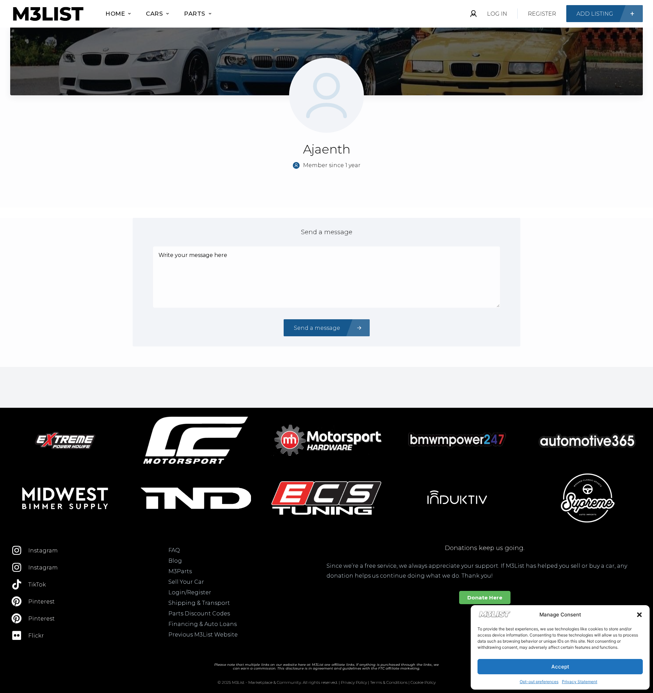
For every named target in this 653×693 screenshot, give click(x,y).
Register (542, 14)
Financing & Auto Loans (202, 624)
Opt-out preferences (539, 681)
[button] (639, 614)
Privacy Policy (354, 682)
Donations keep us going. (484, 548)
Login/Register (189, 592)
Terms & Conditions (388, 682)
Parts (194, 13)
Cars (154, 13)
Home (115, 13)
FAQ (174, 550)
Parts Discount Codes (199, 613)
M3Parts (180, 571)
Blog (175, 561)
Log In (497, 14)
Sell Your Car (186, 582)
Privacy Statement (579, 681)
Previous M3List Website (203, 634)
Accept (560, 666)
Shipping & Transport (199, 603)
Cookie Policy (423, 682)
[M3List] (47, 13)
